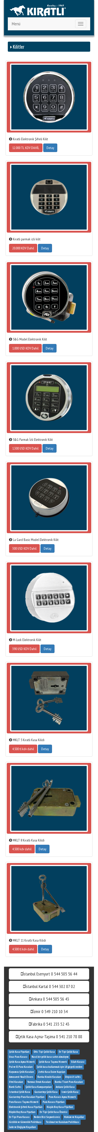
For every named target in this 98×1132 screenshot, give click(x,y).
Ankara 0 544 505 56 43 (50, 999)
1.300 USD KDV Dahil (25, 448)
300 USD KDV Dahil (24, 548)
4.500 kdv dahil (21, 849)
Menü (16, 24)
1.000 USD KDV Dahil (25, 348)
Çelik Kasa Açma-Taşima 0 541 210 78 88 (50, 1036)
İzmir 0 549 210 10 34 (50, 1011)
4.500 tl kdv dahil (23, 749)
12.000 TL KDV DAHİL (25, 148)
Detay (50, 148)
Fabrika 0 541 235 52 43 (50, 1024)
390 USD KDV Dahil (24, 649)
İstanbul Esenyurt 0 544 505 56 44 (50, 974)
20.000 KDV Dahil (23, 248)
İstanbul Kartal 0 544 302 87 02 (50, 986)
